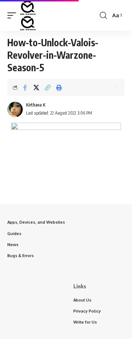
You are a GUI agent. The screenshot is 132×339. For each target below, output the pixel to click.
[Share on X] (36, 87)
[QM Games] (28, 15)
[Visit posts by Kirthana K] (15, 109)
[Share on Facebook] (25, 87)
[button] (13, 15)
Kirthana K (35, 105)
